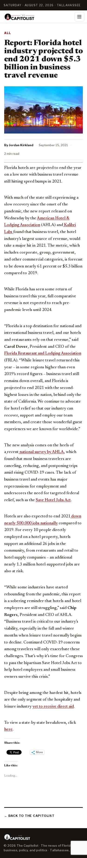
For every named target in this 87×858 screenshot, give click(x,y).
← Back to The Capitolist (29, 816)
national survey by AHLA (41, 452)
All (7, 33)
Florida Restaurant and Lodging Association (42, 353)
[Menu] (79, 17)
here (8, 729)
